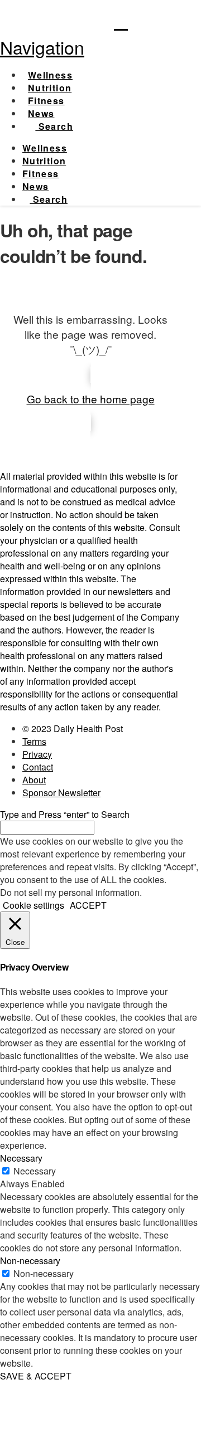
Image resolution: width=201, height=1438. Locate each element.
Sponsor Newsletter (61, 792)
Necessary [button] (21, 1158)
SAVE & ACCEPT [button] (35, 1375)
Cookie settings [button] (33, 905)
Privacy (37, 754)
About (34, 779)
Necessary (34, 1170)
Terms (34, 741)
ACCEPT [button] (88, 905)
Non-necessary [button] (30, 1260)
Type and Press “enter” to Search (65, 814)
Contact (37, 767)
